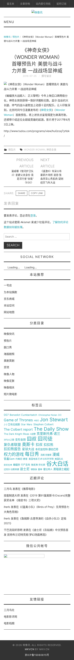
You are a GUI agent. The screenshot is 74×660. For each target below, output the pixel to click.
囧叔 (31, 439)
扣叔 (39, 445)
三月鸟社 (9, 609)
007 (6, 414)
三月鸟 (8, 488)
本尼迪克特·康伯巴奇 (46, 449)
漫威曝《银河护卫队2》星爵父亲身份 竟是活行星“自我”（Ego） (22, 177)
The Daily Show (51, 429)
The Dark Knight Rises (16, 434)
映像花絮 (9, 380)
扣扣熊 (48, 445)
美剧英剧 (9, 360)
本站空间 (9, 305)
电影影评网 (10, 616)
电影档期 (9, 623)
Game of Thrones (18, 420)
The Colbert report (18, 429)
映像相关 (9, 387)
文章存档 (25, 3)
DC (60, 415)
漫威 (56, 454)
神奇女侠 (46, 109)
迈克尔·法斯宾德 (11, 469)
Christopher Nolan (47, 415)
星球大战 (28, 449)
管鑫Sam (9, 458)
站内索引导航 (43, 3)
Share (21, 193)
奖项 (6, 367)
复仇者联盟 (12, 445)
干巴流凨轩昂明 (13, 529)
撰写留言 (46, 76)
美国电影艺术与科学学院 (41, 459)
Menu (9, 22)
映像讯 (7, 36)
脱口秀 (8, 347)
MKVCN (29, 649)
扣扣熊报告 (12, 449)
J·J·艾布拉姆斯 (12, 424)
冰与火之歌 (9, 440)
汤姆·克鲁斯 (45, 455)
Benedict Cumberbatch (23, 414)
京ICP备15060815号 (37, 655)
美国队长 (59, 459)
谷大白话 (57, 463)
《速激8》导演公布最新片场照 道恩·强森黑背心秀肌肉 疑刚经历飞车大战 (51, 177)
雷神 (40, 469)
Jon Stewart (54, 419)
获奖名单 (8, 465)
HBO (36, 420)
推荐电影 (28, 488)
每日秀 (32, 454)
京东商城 (9, 298)
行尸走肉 (25, 465)
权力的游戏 (14, 454)
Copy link (37, 193)
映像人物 (9, 374)
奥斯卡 (28, 444)
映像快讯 (9, 333)
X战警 (33, 434)
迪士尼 (25, 469)
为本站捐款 (10, 292)
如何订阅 (61, 3)
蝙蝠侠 (16, 465)
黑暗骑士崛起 (61, 469)
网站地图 (9, 312)
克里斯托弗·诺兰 (48, 434)
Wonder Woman (34, 149)
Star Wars (26, 424)
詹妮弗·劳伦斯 (38, 465)
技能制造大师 (12, 495)
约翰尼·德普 (22, 459)
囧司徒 (45, 439)
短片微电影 (10, 394)
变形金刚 (20, 439)
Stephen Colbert (43, 424)
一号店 (8, 285)
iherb (7, 506)
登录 (33, 215)
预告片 (16, 36)
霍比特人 (47, 469)
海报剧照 (9, 353)
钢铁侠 (34, 469)
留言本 (10, 3)
